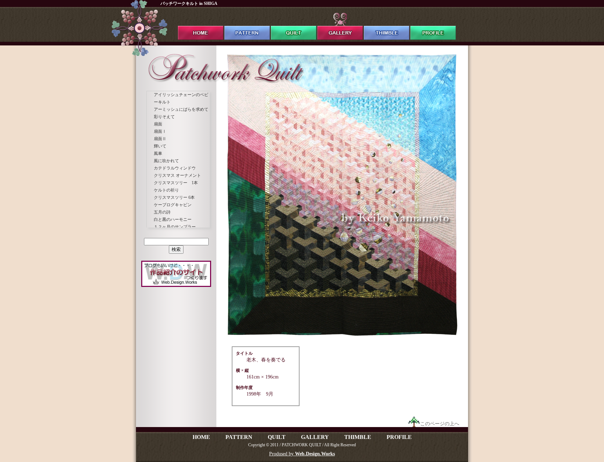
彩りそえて (164, 116)
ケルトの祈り (166, 190)
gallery (340, 26)
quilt (293, 26)
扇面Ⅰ (160, 131)
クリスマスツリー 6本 (174, 197)
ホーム (200, 26)
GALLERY (315, 437)
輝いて (160, 146)
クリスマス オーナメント (177, 175)
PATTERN (238, 437)
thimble (386, 26)
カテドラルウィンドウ (175, 168)
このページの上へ (439, 423)
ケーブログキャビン (173, 204)
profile (433, 26)
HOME (201, 437)
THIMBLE (357, 437)
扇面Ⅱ (160, 138)
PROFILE (399, 437)
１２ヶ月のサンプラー (175, 226)
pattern (247, 26)
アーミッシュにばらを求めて (181, 109)
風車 (158, 153)
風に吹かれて (166, 160)
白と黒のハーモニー (173, 219)
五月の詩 (162, 212)
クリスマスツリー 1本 (176, 182)
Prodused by (302, 453)
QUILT (277, 437)
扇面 (158, 124)
